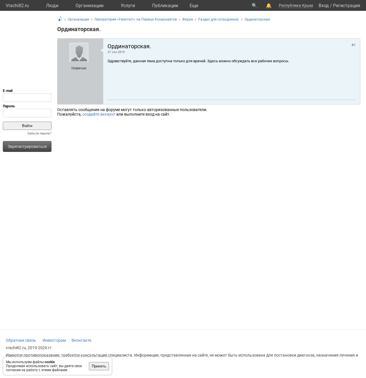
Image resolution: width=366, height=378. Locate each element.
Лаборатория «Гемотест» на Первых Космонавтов (135, 19)
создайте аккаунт (99, 114)
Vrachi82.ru (17, 5)
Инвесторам (54, 340)
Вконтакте (81, 340)
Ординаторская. (257, 19)
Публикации (165, 5)
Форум (187, 19)
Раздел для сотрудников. (218, 19)
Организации (89, 5)
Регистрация (346, 5)
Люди (52, 5)
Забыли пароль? (39, 133)
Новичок (78, 68)
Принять (99, 366)
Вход (324, 5)
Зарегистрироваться (27, 146)
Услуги (128, 5)
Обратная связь (21, 340)
